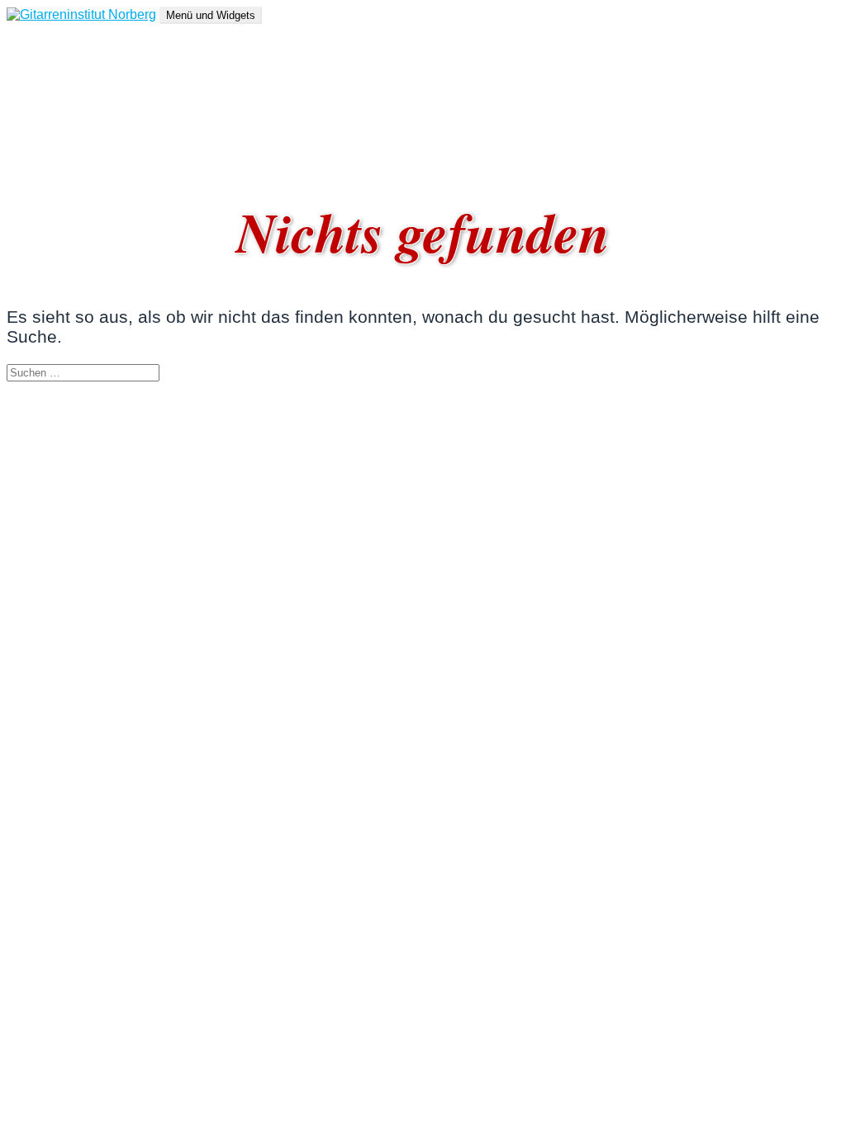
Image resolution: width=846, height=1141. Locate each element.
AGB (54, 148)
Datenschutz (76, 133)
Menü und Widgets (210, 15)
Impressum (72, 118)
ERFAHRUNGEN (92, 74)
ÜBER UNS (75, 59)
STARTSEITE (81, 44)
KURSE (63, 89)
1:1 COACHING (86, 104)
